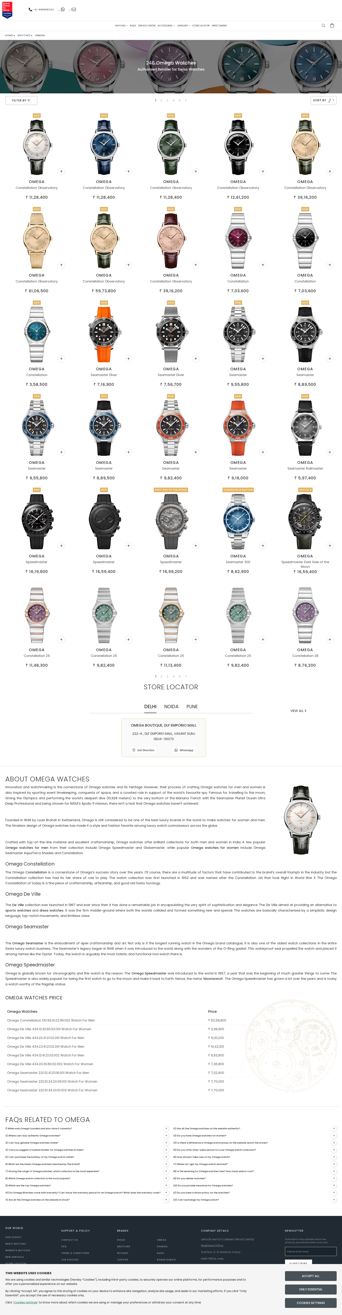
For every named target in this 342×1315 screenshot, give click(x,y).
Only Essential (311, 1289)
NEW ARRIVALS (14, 1257)
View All (297, 711)
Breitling (123, 1246)
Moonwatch (213, 978)
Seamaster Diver (104, 375)
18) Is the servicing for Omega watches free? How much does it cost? (213, 1171)
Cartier (122, 1259)
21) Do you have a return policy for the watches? (201, 1192)
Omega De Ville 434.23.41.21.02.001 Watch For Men (45, 1046)
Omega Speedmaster (149, 973)
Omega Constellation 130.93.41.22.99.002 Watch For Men (51, 1020)
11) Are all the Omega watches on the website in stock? (37, 1199)
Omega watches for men (26, 847)
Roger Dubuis (166, 1259)
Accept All (311, 1276)
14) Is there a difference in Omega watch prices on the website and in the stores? (220, 1142)
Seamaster (238, 375)
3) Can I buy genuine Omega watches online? (32, 1142)
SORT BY (320, 100)
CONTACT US (69, 1239)
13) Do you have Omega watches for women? (199, 1135)
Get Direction (145, 750)
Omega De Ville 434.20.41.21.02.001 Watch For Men (45, 1038)
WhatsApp (186, 750)
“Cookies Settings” (25, 1302)
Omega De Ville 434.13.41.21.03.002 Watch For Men (45, 1055)
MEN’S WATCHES (15, 1243)
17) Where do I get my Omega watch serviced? (200, 1164)
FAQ (63, 1246)
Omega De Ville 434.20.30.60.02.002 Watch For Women (50, 1064)
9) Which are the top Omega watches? (28, 1185)
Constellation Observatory (37, 188)
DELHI (150, 706)
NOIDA (171, 706)
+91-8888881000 (43, 9)
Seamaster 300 (238, 562)
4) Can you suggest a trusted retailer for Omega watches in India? (44, 1150)
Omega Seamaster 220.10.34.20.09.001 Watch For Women (52, 1081)
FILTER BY (19, 100)
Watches (24, 35)
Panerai (162, 1246)
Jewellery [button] (183, 25)
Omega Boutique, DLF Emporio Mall (163, 725)
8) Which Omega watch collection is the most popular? (37, 1178)
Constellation (238, 281)
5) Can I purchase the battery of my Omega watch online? (39, 1157)
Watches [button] (120, 25)
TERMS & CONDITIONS (75, 1253)
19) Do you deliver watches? (189, 1178)
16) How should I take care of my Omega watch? (201, 1157)
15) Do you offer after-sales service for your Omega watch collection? (214, 1150)
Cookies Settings (311, 1303)
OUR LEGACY (13, 1237)
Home (9, 35)
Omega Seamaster (27, 943)
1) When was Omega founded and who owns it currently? (38, 1128)
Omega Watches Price (34, 998)
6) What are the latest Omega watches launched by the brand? (42, 1164)
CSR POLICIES (70, 1259)
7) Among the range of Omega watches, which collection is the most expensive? (52, 1171)
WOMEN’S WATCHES (17, 1250)
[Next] (186, 100)
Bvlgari (122, 1253)
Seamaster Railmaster (305, 468)
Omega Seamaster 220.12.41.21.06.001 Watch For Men (48, 1072)
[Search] (323, 26)
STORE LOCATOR (15, 1263)
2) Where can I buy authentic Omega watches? (33, 1135)
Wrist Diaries (219, 25)
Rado (160, 1253)
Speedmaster (37, 562)
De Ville (18, 905)
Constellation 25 (37, 655)
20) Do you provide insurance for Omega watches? (203, 1185)
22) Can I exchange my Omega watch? (196, 1199)
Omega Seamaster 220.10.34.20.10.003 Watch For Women (52, 1090)
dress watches (52, 910)
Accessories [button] (165, 25)
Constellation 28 (305, 655)
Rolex (133, 25)
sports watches (18, 910)
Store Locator (201, 25)
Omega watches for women (215, 847)
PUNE (192, 706)
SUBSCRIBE (298, 1264)
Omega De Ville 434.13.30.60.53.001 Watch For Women (49, 1029)
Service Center (147, 25)
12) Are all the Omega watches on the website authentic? (206, 1128)
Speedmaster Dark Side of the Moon (305, 564)
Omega (37, 181)
